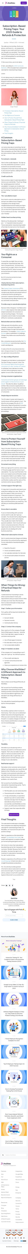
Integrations (19, 1171)
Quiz (2, 1174)
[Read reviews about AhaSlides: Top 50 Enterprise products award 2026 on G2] (19, 1233)
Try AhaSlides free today (13, 837)
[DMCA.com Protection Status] (23, 1241)
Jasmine (6, 42)
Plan (17, 1190)
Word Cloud (4, 1179)
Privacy (17, 1211)
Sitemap (16, 1241)
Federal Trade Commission (11, 288)
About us (18, 1200)
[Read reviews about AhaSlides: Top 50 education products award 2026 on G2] (14, 1233)
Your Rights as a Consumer (12, 115)
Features (3, 1171)
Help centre (4, 1216)
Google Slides (19, 1174)
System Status (6, 1241)
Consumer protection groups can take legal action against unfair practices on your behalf (14, 382)
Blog (2, 1208)
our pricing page (6, 861)
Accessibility (19, 1219)
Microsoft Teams (20, 1179)
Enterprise (18, 1192)
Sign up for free (14, 814)
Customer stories (6, 1221)
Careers (18, 1206)
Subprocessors (20, 1222)
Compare (3, 1205)
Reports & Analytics (6, 1197)
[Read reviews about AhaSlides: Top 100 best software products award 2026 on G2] (8, 1233)
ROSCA (4, 310)
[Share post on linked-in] (6, 885)
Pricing (17, 1187)
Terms (17, 1208)
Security (18, 1217)
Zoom (17, 1182)
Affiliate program (5, 1219)
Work (14, 39)
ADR (21, 403)
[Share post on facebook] (12, 885)
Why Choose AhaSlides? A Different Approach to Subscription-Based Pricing (15, 129)
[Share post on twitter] (9, 885)
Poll (2, 1177)
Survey (3, 1189)
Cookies (18, 1214)
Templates (4, 1210)
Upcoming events (5, 1213)
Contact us (19, 1203)
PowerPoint (19, 1177)
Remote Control (5, 1195)
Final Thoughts (8, 133)
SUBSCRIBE (14, 920)
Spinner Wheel (5, 1192)
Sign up (24, 3)
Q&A (2, 1182)
